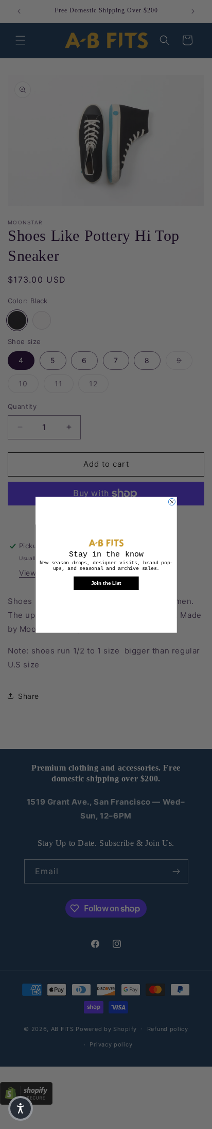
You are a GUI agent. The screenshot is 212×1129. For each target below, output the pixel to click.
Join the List (106, 582)
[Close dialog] (171, 501)
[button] (20, 1108)
